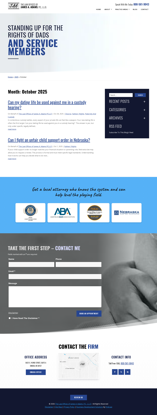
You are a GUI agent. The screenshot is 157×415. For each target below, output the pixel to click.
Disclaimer (13, 313)
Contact (144, 9)
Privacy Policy (69, 407)
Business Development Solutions (89, 407)
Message (12, 283)
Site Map (58, 407)
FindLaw (109, 407)
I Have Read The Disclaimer (25, 318)
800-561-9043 (141, 4)
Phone (59, 259)
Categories (117, 109)
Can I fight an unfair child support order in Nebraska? (49, 140)
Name (11, 259)
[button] (155, 399)
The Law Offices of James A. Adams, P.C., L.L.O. (73, 404)
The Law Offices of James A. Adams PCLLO (35, 114)
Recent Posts (119, 101)
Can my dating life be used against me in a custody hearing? (47, 104)
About (107, 9)
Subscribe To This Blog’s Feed (121, 132)
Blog (135, 9)
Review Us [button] (78, 397)
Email (11, 271)
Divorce (68, 114)
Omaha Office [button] (36, 372)
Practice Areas (121, 9)
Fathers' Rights (78, 114)
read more (12, 129)
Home (98, 9)
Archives (116, 118)
